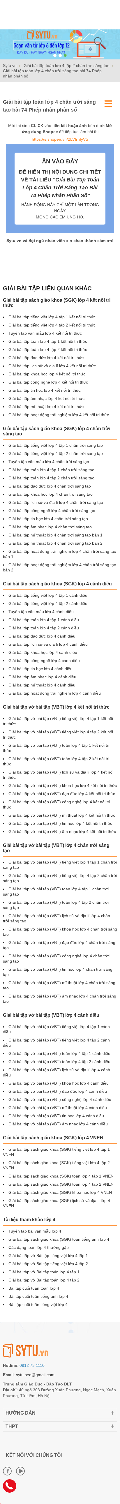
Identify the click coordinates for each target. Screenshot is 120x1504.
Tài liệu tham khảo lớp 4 (29, 1219)
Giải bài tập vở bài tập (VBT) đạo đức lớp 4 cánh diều (57, 1091)
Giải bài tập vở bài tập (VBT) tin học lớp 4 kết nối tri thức (60, 823)
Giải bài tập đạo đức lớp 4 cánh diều (41, 636)
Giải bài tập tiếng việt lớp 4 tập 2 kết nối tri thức (52, 325)
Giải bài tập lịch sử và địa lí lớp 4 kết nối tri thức (52, 365)
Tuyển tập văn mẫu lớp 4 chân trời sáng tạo (48, 461)
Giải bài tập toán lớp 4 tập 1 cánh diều (43, 619)
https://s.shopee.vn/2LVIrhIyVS (60, 139)
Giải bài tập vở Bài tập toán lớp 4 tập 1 (44, 1272)
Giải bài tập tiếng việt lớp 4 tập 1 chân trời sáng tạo (55, 445)
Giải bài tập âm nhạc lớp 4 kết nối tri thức (46, 398)
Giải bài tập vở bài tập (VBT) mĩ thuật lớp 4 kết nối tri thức (61, 815)
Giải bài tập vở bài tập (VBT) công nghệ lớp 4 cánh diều (59, 1099)
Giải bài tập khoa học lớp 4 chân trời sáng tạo (50, 494)
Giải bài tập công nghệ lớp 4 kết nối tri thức (48, 382)
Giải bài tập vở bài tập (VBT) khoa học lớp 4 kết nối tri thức (62, 785)
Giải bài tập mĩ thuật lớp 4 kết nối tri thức (46, 406)
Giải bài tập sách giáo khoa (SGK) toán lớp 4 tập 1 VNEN (61, 1176)
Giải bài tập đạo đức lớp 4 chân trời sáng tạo (49, 486)
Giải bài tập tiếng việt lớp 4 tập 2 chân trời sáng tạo (55, 453)
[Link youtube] (20, 1471)
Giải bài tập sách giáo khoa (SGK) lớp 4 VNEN (53, 1137)
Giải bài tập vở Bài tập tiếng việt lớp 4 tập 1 (48, 1255)
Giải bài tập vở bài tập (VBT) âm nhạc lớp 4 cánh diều (58, 1124)
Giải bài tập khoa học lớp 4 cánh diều (42, 652)
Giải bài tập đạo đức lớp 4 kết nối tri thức (46, 357)
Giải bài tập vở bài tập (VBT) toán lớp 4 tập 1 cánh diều (59, 1053)
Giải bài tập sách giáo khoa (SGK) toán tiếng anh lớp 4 (58, 1239)
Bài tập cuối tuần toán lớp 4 (33, 1288)
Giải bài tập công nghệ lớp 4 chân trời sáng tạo (51, 510)
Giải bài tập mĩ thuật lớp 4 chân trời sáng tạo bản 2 (55, 543)
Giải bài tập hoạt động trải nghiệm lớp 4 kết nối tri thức (58, 414)
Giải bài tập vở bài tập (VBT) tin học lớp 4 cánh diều (56, 1115)
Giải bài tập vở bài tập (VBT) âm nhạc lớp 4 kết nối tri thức (62, 831)
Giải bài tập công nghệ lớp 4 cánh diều (44, 660)
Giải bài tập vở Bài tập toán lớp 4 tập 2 (44, 1280)
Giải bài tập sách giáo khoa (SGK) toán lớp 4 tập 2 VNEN (61, 1184)
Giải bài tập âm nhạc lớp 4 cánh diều (42, 677)
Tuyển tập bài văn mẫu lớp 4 (34, 1231)
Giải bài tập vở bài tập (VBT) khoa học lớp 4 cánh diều (58, 1083)
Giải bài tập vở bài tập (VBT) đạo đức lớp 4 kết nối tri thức (61, 793)
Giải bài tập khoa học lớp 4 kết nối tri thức (46, 374)
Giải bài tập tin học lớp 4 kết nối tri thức (44, 390)
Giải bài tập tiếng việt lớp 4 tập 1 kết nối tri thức (52, 317)
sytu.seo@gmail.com (35, 1374)
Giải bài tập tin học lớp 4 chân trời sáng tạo (48, 518)
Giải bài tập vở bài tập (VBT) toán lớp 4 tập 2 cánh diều (59, 1061)
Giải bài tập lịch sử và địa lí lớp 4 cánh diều (48, 644)
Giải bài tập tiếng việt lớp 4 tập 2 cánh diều (47, 603)
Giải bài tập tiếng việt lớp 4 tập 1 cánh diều (47, 595)
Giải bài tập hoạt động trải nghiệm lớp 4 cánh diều (54, 693)
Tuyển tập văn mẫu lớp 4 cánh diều (41, 611)
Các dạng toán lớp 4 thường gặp (38, 1247)
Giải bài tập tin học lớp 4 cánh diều (40, 668)
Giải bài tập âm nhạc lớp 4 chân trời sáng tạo (50, 527)
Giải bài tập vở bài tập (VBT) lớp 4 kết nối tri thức (56, 707)
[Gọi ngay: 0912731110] (11, 1488)
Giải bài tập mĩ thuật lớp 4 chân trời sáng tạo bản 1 (55, 535)
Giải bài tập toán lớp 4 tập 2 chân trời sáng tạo (51, 478)
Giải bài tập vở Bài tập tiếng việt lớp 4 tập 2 (48, 1263)
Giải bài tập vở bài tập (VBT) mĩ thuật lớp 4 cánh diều (57, 1107)
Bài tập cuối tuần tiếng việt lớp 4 (38, 1304)
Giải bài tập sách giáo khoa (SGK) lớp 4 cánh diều (57, 583)
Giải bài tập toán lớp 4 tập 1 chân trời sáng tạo (51, 469)
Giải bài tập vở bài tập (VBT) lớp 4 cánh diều (51, 1015)
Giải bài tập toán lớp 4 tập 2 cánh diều (43, 628)
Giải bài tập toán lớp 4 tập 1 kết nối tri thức (47, 341)
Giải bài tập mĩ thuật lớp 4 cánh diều (41, 685)
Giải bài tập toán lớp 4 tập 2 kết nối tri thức (47, 349)
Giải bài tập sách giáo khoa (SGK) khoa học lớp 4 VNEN (60, 1192)
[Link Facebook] (7, 1471)
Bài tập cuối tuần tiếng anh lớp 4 (38, 1296)
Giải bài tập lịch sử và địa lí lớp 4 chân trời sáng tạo (55, 502)
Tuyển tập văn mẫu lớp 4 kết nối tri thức (45, 333)
